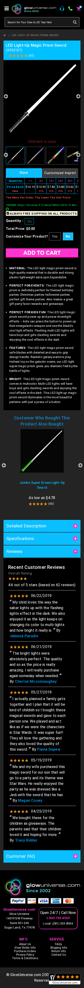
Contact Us (58, 954)
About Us (25, 944)
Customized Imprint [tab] (60, 173)
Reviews (14, 551)
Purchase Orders (25, 951)
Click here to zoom (42, 141)
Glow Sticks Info (24, 947)
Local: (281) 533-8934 (58, 923)
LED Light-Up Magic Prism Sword (35, 35)
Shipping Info (58, 947)
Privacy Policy (25, 954)
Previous (6, 96)
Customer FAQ (20, 856)
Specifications (20, 538)
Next (78, 96)
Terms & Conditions (25, 958)
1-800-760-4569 (58, 918)
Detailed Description (26, 526)
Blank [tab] (24, 173)
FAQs (58, 944)
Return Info (58, 951)
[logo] (42, 887)
